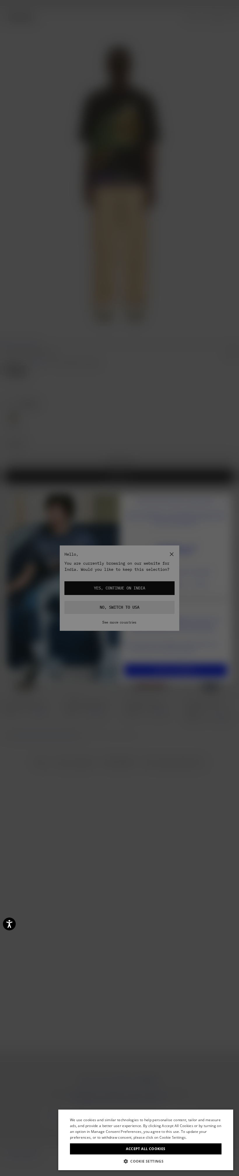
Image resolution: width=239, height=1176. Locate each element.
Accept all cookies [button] (145, 1148)
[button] (146, 1161)
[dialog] (145, 1140)
